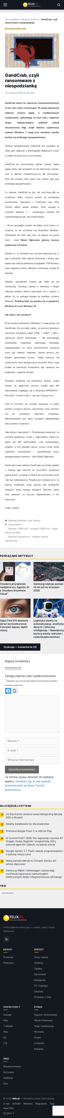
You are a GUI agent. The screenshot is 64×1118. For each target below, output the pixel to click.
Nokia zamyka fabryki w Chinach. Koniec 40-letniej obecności (31, 862)
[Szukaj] (58, 4)
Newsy (37, 520)
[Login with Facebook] (8, 691)
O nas (6, 1103)
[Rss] (6, 939)
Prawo (37, 1037)
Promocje (8, 957)
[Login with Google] (14, 691)
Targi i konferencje (44, 1026)
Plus (5, 1031)
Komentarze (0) (13, 667)
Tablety (38, 968)
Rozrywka (8, 1072)
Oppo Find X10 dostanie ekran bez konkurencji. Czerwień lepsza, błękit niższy (14, 625)
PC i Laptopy (41, 985)
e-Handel (39, 1043)
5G (4, 1037)
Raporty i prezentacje (45, 1014)
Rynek (38, 1007)
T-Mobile (8, 1026)
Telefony (38, 962)
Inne (29, 520)
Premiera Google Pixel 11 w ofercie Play (29, 831)
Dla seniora (40, 974)
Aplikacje (8, 1077)
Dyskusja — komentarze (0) (20, 647)
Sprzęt (39, 949)
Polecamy (8, 962)
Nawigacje (39, 980)
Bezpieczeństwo (30, 19)
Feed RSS (8, 1108)
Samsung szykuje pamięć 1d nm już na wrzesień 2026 (48, 587)
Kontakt (16, 1103)
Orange (7, 1014)
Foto (5, 1083)
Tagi (52, 1103)
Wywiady (39, 1031)
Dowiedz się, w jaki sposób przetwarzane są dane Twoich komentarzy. (28, 785)
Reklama (38, 1048)
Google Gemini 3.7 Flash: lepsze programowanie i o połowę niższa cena (34, 853)
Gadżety (38, 991)
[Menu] (5, 4)
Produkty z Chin (42, 997)
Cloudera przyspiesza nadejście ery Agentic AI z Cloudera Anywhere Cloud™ (14, 588)
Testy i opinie (41, 957)
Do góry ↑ (9, 1113)
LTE (5, 1043)
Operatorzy (11, 1007)
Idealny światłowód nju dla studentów (27, 823)
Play (5, 1020)
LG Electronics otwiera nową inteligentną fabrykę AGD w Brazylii (34, 816)
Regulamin (41, 1103)
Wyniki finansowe (43, 1020)
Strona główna (12, 19)
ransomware (14, 524)
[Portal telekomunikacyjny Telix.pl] (32, 4)
